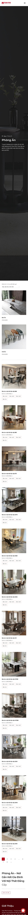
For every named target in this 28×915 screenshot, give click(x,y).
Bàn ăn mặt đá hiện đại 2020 (9, 761)
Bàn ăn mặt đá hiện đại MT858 (10, 720)
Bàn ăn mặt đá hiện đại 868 (9, 391)
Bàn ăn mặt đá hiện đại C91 (9, 638)
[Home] (2, 136)
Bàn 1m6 (11, 396)
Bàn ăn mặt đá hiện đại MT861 (10, 679)
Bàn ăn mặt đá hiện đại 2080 (9, 556)
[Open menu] (24, 3)
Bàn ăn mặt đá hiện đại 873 (9, 473)
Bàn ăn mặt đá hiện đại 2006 (9, 802)
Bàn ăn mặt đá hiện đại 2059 (9, 843)
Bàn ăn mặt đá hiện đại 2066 (9, 597)
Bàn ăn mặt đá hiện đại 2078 (9, 514)
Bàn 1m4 (5, 396)
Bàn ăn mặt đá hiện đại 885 (9, 432)
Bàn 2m (5, 399)
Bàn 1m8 (18, 396)
